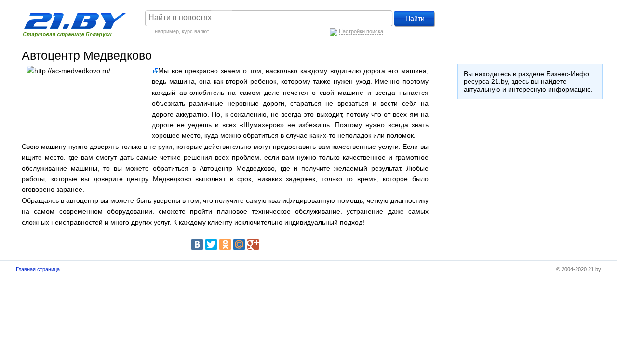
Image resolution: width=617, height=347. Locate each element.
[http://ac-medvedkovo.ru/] (155, 71)
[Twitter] (211, 244)
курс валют (195, 31)
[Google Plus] (253, 244)
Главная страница (38, 269)
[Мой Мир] (239, 244)
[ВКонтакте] (197, 244)
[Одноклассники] (225, 244)
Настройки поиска (361, 31)
